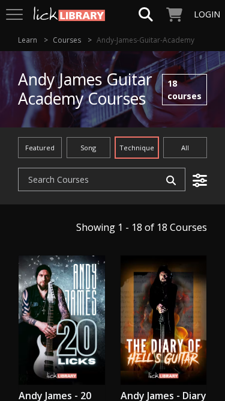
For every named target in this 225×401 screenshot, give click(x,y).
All (185, 147)
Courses (67, 40)
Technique (136, 147)
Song (88, 147)
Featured (40, 147)
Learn (27, 40)
